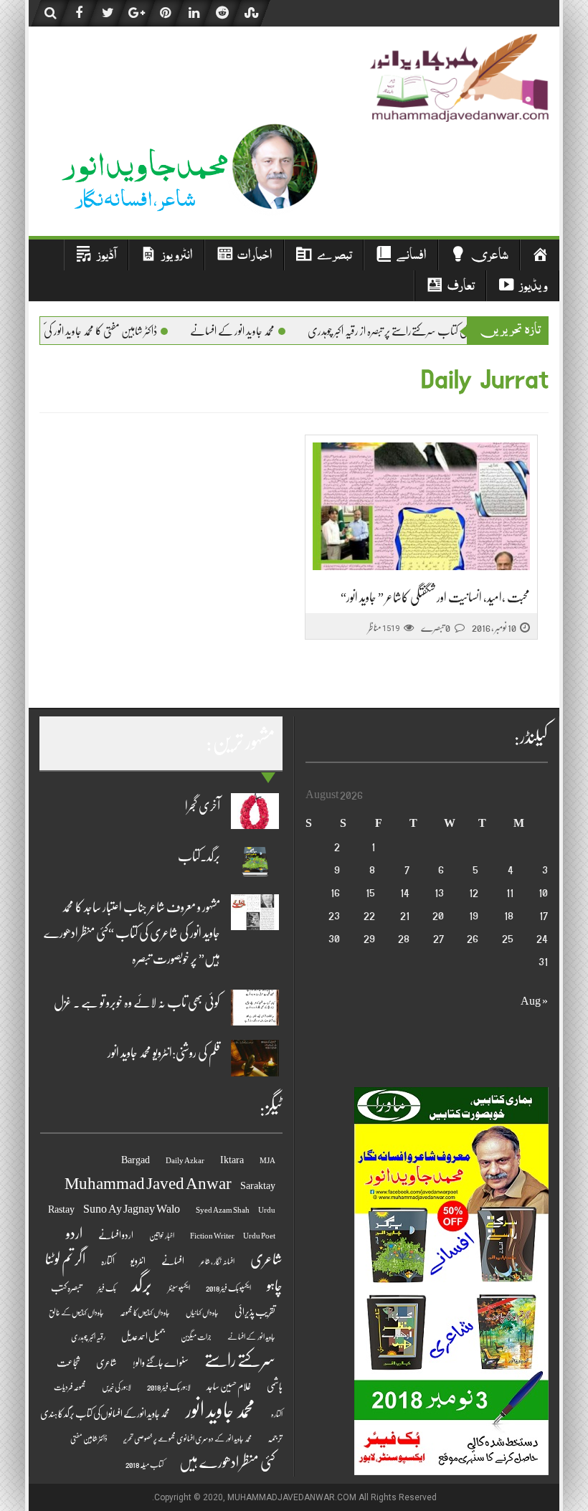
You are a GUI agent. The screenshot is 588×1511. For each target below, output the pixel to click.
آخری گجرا (202, 806)
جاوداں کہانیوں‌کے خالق (76, 1312)
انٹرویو (138, 1261)
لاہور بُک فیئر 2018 (169, 1387)
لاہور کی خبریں (116, 1387)
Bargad (135, 1160)
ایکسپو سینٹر (179, 1288)
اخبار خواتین (161, 1236)
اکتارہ (108, 1261)
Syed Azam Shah (223, 1210)
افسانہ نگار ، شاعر (217, 1262)
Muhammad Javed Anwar (148, 1183)
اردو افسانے (115, 1235)
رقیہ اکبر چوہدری (88, 1337)
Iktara (232, 1160)
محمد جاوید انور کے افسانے (266, 331)
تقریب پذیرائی (254, 1312)
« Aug (534, 1001)
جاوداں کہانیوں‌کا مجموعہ (145, 1312)
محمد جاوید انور (220, 1410)
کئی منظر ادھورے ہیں (227, 1462)
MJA (267, 1160)
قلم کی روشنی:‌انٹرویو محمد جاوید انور (164, 1052)
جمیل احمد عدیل (143, 1336)
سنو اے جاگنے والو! (161, 1363)
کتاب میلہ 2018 (144, 1465)
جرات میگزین (196, 1337)
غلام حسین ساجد (229, 1387)
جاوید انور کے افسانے (251, 1337)
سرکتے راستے (239, 1360)
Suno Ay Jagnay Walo (131, 1209)
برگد (142, 1284)
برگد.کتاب (199, 856)
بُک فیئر (107, 1288)
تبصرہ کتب (66, 1288)
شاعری (106, 1363)
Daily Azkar (185, 1160)
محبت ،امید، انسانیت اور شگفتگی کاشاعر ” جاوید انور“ (435, 597)
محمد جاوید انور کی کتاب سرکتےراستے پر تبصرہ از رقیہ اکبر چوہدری (443, 331)
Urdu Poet (259, 1236)
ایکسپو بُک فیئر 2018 (228, 1288)
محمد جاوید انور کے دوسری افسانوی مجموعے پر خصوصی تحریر (187, 1439)
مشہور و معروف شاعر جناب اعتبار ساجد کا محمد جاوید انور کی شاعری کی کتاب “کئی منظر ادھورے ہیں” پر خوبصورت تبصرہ (132, 933)
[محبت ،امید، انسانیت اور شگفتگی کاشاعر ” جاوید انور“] (421, 506)
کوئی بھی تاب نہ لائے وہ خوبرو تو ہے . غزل (137, 1002)
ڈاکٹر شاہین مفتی (89, 1439)
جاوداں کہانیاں (202, 1312)
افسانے (172, 1261)
